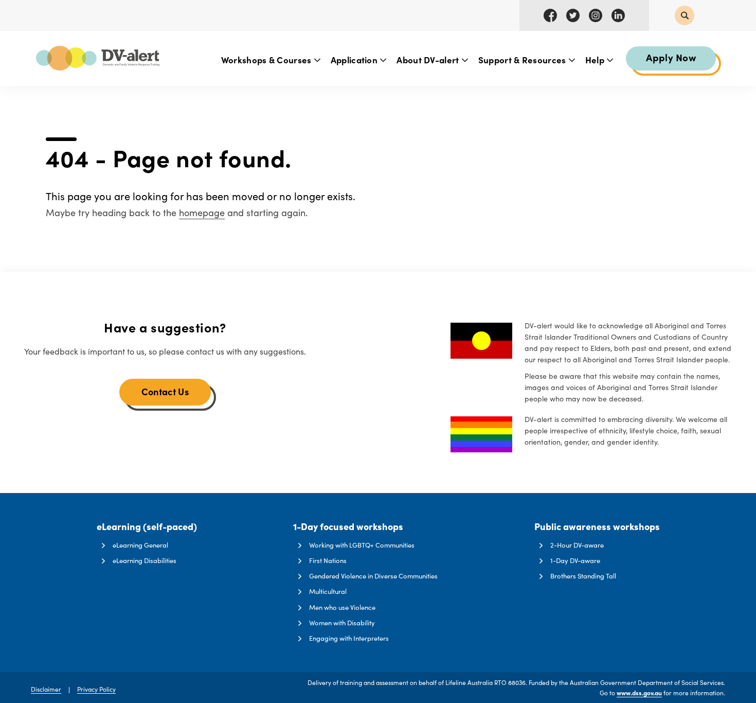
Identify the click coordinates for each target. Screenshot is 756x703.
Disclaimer (46, 689)
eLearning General (140, 545)
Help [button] (596, 59)
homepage (202, 212)
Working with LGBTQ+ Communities (362, 545)
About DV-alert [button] (429, 59)
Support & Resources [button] (523, 59)
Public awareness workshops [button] (597, 527)
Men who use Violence (342, 607)
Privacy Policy (96, 689)
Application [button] (355, 59)
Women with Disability (342, 622)
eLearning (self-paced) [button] (147, 527)
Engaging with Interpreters (349, 638)
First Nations (328, 560)
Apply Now (671, 57)
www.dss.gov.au (639, 693)
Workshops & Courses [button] (267, 59)
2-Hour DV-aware (577, 545)
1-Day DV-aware (575, 560)
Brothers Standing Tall (583, 576)
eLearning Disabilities (144, 560)
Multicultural (328, 591)
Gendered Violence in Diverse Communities (373, 576)
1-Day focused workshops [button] (348, 527)
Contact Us (165, 391)
